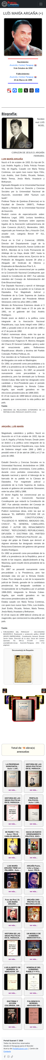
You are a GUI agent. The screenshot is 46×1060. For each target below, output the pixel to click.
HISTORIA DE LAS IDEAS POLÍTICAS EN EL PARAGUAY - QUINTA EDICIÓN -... (34, 766)
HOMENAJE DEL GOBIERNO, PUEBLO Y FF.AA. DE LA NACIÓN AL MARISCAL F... (33, 969)
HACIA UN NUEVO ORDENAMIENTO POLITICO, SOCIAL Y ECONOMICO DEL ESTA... (33, 834)
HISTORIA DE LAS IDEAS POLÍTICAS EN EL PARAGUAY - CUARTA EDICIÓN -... (12, 936)
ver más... (12, 790)
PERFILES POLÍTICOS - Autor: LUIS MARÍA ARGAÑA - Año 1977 (33, 800)
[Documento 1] (23, 669)
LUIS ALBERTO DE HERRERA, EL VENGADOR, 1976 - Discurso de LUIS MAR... (12, 969)
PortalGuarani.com (20, 1049)
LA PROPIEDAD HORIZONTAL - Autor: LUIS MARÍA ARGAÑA (12, 766)
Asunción (14, 65)
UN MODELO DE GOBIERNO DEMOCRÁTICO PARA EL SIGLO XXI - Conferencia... (34, 936)
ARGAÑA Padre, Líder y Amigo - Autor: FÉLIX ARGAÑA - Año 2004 (34, 868)
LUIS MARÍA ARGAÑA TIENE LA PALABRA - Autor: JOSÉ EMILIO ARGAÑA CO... (12, 868)
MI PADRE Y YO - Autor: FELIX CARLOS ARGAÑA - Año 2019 (12, 834)
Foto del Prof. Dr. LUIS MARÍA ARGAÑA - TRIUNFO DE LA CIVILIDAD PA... (12, 902)
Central (22, 65)
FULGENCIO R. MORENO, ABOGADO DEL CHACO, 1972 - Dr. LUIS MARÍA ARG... (34, 1003)
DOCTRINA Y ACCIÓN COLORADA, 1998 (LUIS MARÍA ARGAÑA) (12, 1003)
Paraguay (30, 65)
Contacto (7, 1051)
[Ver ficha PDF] (7, 91)
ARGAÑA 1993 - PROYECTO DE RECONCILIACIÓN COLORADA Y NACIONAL (33, 902)
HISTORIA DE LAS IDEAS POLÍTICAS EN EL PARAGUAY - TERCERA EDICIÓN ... (12, 800)
